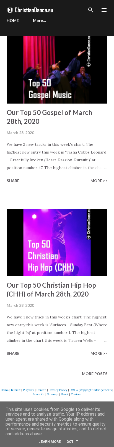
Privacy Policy (58, 390)
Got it (72, 442)
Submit (15, 390)
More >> (98, 180)
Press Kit (39, 394)
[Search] (90, 10)
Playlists (28, 390)
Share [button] (13, 180)
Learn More (49, 442)
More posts (94, 373)
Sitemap (52, 394)
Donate (41, 390)
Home (5, 390)
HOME (13, 20)
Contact (76, 394)
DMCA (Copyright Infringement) (91, 390)
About (64, 394)
